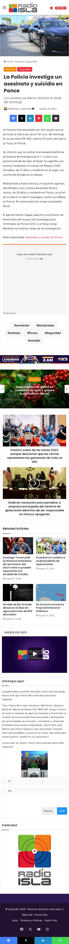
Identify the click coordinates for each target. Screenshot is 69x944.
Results (48, 810)
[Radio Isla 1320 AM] (23, 7)
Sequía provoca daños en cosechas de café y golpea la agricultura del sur (34, 390)
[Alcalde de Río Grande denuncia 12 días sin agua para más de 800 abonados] (18, 592)
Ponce (33, 333)
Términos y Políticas (31, 920)
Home (9, 61)
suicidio (35, 340)
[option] (34, 389)
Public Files (51, 920)
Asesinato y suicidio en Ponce (44, 237)
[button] (34, 764)
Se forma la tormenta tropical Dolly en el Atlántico (50, 608)
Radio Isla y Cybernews (19, 108)
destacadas (46, 325)
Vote (62, 810)
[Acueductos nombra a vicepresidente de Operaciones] (51, 545)
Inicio (15, 920)
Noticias (19, 61)
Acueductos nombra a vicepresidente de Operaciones (50, 561)
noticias (14, 333)
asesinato (22, 325)
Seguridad (31, 61)
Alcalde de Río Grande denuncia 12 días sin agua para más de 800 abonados (17, 609)
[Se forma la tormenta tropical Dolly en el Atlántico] (51, 592)
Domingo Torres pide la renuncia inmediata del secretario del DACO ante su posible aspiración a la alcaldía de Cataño (17, 566)
